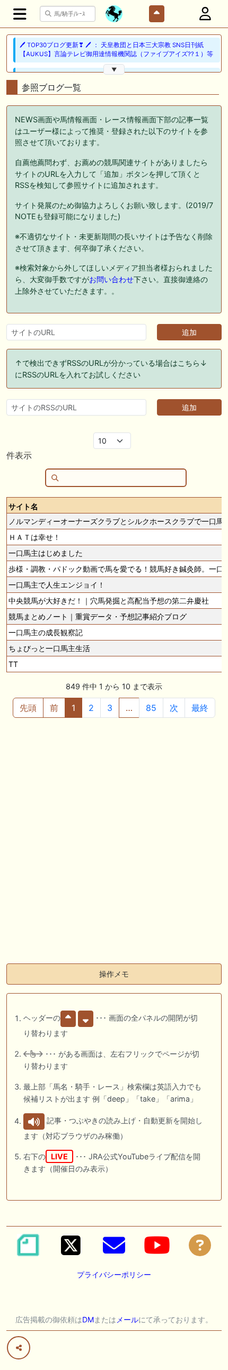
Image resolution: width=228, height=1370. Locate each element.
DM (88, 1319)
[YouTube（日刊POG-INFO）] (157, 1245)
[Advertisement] (114, 841)
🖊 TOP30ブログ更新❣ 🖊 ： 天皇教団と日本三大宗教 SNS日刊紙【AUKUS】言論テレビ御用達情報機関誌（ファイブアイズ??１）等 (116, 49)
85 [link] (151, 707)
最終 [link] (199, 707)
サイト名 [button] (23, 506)
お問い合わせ (111, 279)
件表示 (19, 455)
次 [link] (174, 707)
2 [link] (91, 707)
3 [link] (109, 707)
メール (127, 1319)
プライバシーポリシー (114, 1274)
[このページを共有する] (18, 1347)
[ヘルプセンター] (200, 1245)
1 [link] (73, 707)
